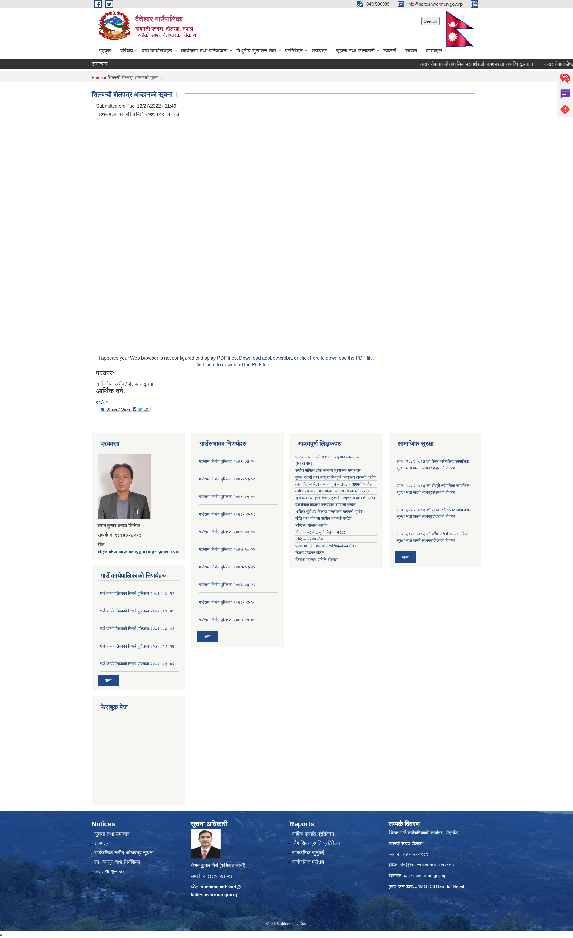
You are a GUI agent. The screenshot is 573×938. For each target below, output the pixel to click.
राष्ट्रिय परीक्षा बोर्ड (309, 539)
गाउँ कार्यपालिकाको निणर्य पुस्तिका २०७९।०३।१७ (137, 646)
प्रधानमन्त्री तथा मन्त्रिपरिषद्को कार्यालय (325, 545)
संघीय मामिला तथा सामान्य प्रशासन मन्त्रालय (328, 470)
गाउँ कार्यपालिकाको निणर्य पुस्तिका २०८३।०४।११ (137, 593)
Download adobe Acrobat (266, 358)
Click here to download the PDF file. (232, 364)
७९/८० (102, 401)
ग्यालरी (389, 51)
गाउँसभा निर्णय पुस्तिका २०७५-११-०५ (227, 619)
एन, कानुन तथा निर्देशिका (117, 862)
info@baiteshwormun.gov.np (426, 864)
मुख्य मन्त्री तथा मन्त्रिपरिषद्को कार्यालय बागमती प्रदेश (335, 477)
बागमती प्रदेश (366, 497)
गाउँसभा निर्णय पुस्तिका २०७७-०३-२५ (227, 567)
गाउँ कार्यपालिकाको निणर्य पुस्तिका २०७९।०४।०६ (137, 628)
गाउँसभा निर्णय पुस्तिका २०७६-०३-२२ (227, 584)
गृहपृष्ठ (105, 51)
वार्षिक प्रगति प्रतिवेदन (313, 834)
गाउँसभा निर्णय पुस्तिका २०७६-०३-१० (227, 602)
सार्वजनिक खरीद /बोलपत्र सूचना (124, 853)
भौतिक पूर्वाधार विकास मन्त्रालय (318, 511)
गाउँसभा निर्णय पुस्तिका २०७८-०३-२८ (227, 514)
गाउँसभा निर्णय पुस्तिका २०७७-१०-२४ (227, 549)
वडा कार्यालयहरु (157, 51)
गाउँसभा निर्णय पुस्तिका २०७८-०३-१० (227, 531)
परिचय (126, 51)
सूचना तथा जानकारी (355, 51)
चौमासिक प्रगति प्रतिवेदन (316, 843)
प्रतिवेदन (294, 51)
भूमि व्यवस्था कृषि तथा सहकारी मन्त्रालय (325, 497)
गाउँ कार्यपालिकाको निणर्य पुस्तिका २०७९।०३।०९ (137, 663)
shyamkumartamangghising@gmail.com (138, 551)
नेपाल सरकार (305, 552)
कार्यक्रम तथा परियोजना (204, 51)
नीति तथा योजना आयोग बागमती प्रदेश (323, 518)
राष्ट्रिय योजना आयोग (311, 525)
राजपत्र (319, 51)
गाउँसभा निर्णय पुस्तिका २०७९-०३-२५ (227, 461)
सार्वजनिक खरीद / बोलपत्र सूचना (124, 384)
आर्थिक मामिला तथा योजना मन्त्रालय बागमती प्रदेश (332, 491)
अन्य (108, 680)
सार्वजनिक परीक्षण (308, 862)
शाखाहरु (434, 51)
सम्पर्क (411, 51)
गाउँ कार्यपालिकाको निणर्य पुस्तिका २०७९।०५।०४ (137, 610)
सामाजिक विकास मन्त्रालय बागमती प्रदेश (325, 504)
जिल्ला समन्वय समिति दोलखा (316, 559)
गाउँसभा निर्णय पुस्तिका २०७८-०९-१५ (227, 496)
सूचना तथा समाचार (111, 834)
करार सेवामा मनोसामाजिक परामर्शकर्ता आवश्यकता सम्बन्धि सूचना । (460, 64)
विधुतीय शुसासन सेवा (256, 51)
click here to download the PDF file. (336, 358)
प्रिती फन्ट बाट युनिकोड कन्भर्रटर (320, 532)
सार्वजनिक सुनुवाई (308, 853)
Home (97, 77)
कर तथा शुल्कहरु (110, 871)
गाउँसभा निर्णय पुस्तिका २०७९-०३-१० (227, 479)
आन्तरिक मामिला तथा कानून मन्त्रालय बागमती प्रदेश (333, 484)
